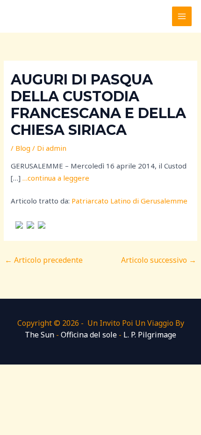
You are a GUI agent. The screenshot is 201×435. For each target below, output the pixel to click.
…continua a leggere (55, 177)
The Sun (39, 335)
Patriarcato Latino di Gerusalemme (129, 200)
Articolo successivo (158, 260)
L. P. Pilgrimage (149, 335)
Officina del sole (89, 335)
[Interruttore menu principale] (182, 17)
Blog (22, 148)
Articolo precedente (44, 260)
